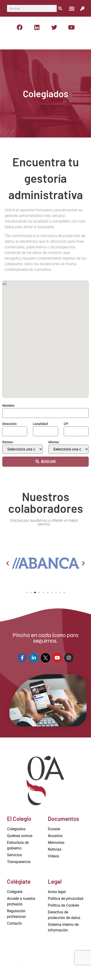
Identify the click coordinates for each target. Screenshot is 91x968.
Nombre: (8, 405)
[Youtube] (71, 27)
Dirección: (9, 424)
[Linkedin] (37, 27)
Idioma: (54, 442)
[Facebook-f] (22, 658)
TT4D (6, 962)
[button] (71, 8)
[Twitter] (54, 27)
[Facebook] (19, 27)
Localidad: (41, 424)
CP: (66, 424)
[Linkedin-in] (33, 658)
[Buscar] (60, 8)
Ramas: (8, 442)
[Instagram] (69, 658)
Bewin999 (20, 962)
